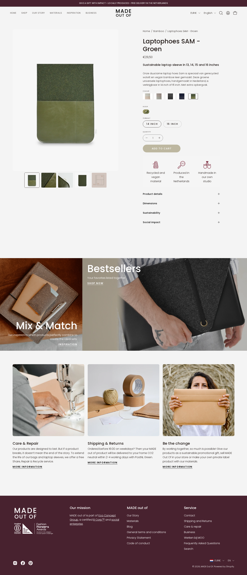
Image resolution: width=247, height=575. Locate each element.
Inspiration (67, 344)
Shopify (230, 566)
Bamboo (158, 31)
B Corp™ (99, 520)
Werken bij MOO (194, 538)
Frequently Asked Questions (202, 543)
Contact (189, 515)
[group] (123, 3)
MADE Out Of (207, 566)
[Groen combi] (146, 111)
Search (188, 549)
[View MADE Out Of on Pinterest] (30, 563)
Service (190, 508)
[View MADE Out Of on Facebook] (22, 563)
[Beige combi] (147, 96)
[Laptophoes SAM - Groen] (31, 180)
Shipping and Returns (198, 521)
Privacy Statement (139, 538)
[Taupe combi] (159, 96)
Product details (152, 194)
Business (189, 532)
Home (146, 31)
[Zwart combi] (170, 96)
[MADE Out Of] (123, 13)
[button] (220, 13)
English (208, 13)
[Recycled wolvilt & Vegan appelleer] (182, 96)
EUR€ (194, 13)
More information (27, 466)
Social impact (151, 222)
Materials (133, 521)
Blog (130, 527)
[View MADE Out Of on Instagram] (15, 563)
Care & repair (192, 527)
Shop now (95, 283)
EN (229, 560)
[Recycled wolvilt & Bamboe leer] (193, 96)
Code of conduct (138, 543)
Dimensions (150, 203)
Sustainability (151, 213)
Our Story (133, 515)
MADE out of (137, 508)
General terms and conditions (146, 532)
